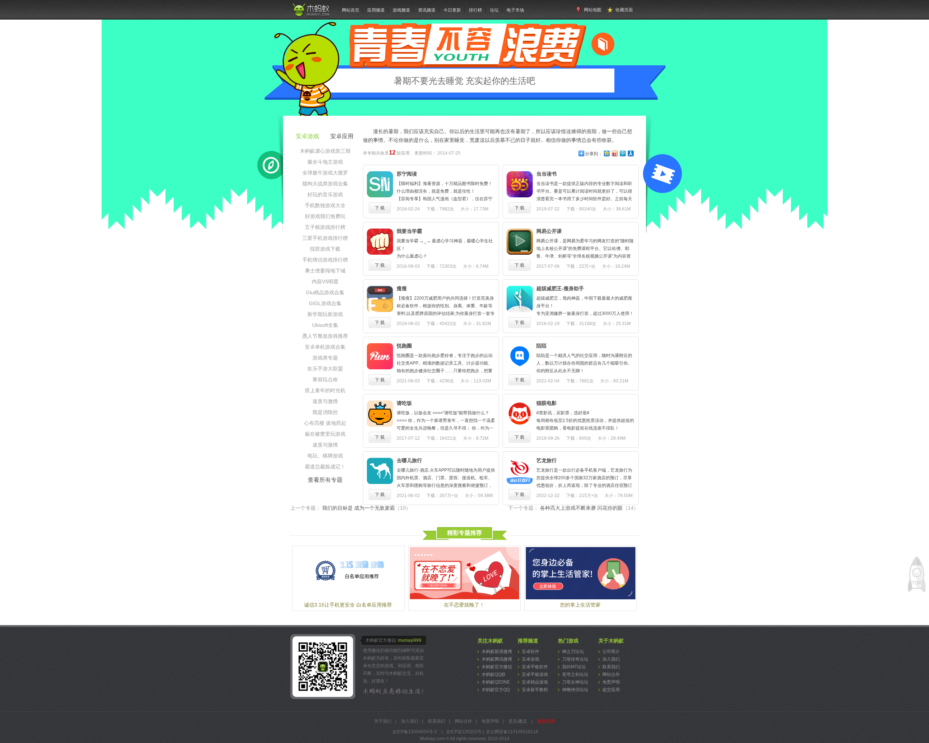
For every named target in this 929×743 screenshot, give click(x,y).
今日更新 (452, 10)
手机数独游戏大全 (325, 205)
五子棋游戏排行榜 (325, 227)
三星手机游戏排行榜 (325, 238)
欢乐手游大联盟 (325, 369)
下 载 (380, 207)
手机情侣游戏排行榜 (325, 260)
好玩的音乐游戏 (325, 194)
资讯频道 (426, 10)
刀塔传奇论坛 (575, 659)
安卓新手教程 (535, 689)
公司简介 (611, 651)
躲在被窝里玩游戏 (325, 434)
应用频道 (376, 10)
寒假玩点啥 (325, 379)
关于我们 (383, 721)
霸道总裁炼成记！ (325, 466)
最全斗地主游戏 (325, 162)
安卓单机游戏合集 (325, 347)
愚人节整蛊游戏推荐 (325, 336)
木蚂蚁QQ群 (494, 674)
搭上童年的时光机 (325, 390)
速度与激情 (325, 401)
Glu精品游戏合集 (325, 292)
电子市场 (515, 10)
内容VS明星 (325, 281)
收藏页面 (624, 9)
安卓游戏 (530, 659)
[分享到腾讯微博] (622, 153)
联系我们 (611, 666)
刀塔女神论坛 (575, 682)
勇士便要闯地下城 (325, 271)
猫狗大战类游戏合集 (325, 183)
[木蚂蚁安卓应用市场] (310, 16)
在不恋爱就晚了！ (464, 605)
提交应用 (611, 689)
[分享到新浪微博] (614, 153)
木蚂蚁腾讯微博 (497, 659)
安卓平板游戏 (535, 674)
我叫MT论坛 (574, 666)
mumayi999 (409, 640)
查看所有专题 (325, 480)
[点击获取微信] (324, 667)
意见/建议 (517, 721)
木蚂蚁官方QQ (496, 689)
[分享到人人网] (630, 153)
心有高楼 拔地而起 (325, 423)
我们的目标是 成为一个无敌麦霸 (366, 508)
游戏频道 (401, 10)
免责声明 (611, 682)
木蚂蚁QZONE (496, 682)
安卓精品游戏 (535, 682)
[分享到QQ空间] (606, 153)
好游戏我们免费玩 (325, 216)
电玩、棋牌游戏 (325, 456)
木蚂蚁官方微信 (497, 666)
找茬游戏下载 (325, 249)
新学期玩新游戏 (325, 314)
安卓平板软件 (535, 666)
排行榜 (475, 10)
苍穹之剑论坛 (575, 674)
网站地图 (592, 9)
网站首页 (350, 10)
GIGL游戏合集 (325, 303)
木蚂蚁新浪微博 (497, 651)
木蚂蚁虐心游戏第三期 (325, 151)
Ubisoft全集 (325, 325)
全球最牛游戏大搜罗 (325, 173)
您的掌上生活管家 (580, 605)
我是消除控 (325, 412)
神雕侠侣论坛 (575, 689)
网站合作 (611, 674)
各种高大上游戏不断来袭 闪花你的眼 (589, 508)
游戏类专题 (325, 358)
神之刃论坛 (573, 651)
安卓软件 (530, 651)
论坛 (494, 10)
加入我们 (611, 659)
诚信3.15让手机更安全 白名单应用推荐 (348, 605)
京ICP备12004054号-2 (414, 731)
